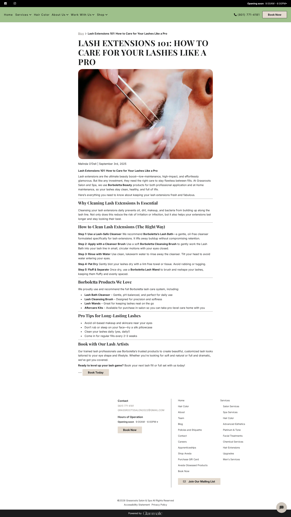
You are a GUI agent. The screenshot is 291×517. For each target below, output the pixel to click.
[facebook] (7, 3)
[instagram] (15, 3)
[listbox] (60, 15)
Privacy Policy (159, 504)
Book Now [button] (130, 430)
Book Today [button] (96, 372)
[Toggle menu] (30, 14)
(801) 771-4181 (249, 14)
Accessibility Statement (137, 504)
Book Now (274, 14)
